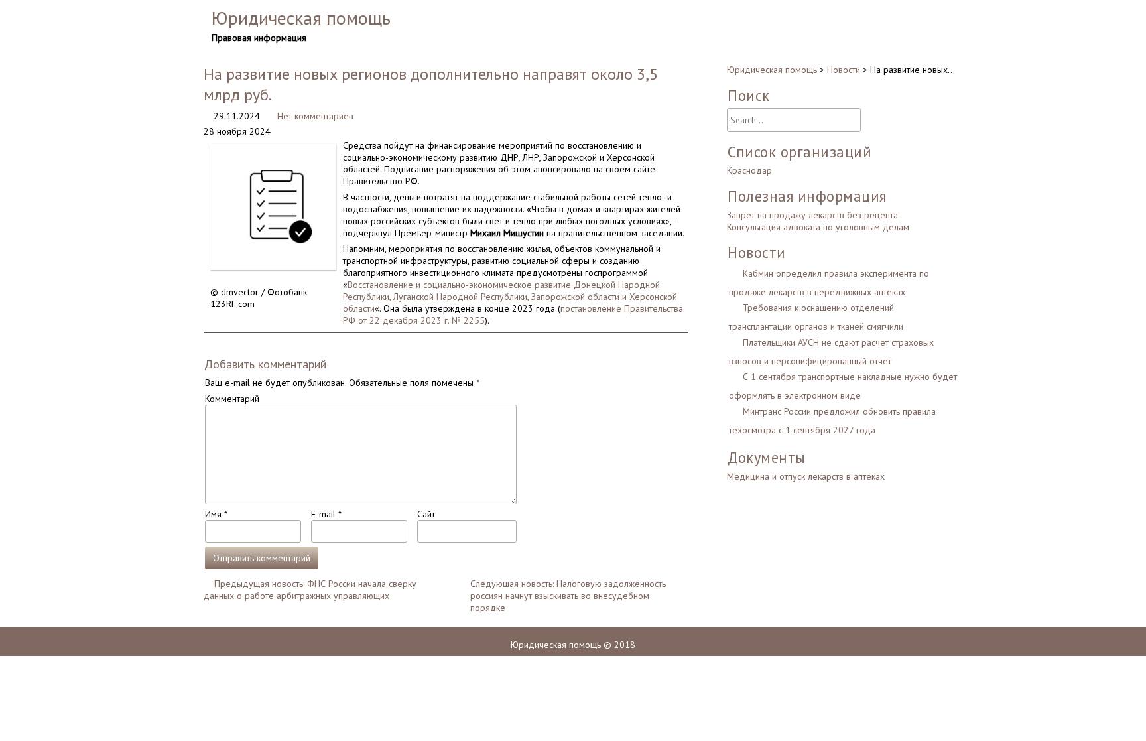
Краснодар (749, 170)
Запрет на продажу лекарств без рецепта (812, 215)
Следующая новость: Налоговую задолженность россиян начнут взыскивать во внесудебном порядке (568, 596)
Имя (216, 514)
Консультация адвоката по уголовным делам (818, 227)
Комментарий (232, 399)
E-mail (326, 514)
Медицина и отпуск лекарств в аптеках (806, 476)
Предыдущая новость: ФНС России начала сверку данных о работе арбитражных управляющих (310, 590)
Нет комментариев (315, 116)
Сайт (426, 514)
